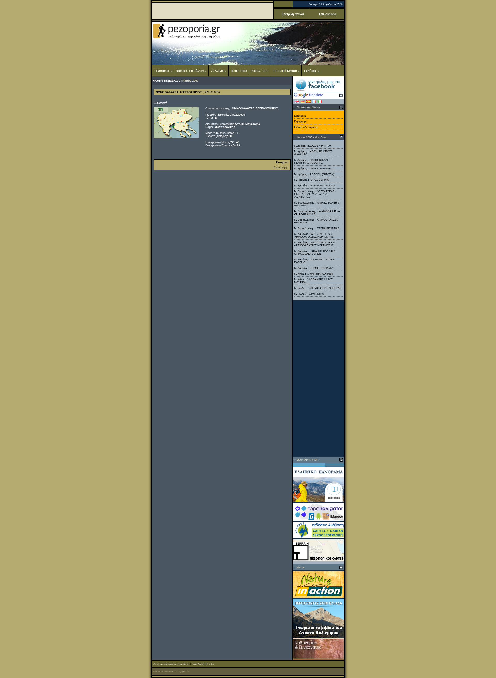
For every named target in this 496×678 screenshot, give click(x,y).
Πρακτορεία (239, 71)
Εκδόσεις (310, 71)
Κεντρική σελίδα (293, 14)
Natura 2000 (190, 80)
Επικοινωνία (327, 14)
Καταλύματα (259, 71)
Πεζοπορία (161, 71)
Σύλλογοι (217, 71)
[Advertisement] (318, 378)
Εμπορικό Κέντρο (285, 71)
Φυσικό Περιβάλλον (190, 71)
